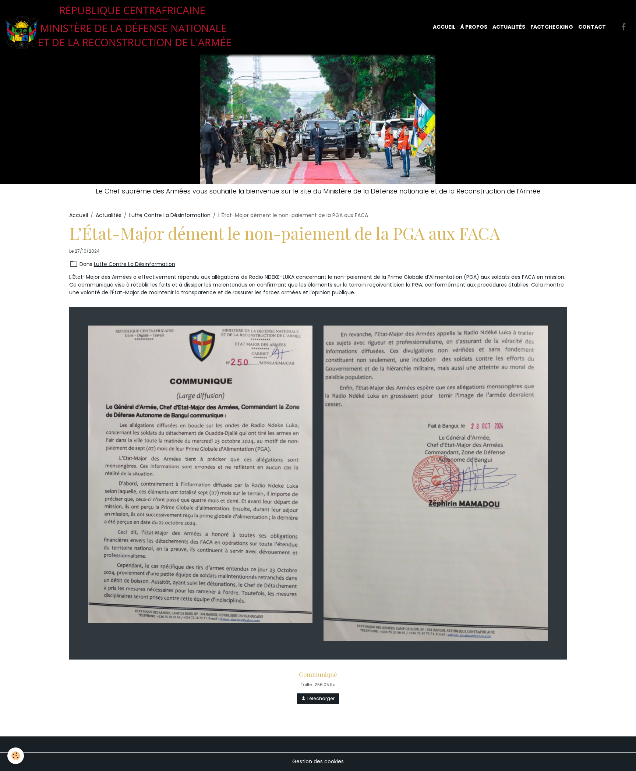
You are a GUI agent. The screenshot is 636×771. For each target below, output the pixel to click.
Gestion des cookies (318, 761)
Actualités (508, 27)
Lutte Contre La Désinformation (170, 215)
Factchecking (551, 27)
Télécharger (320, 698)
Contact (592, 27)
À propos (473, 27)
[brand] (121, 27)
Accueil (444, 27)
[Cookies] (15, 755)
